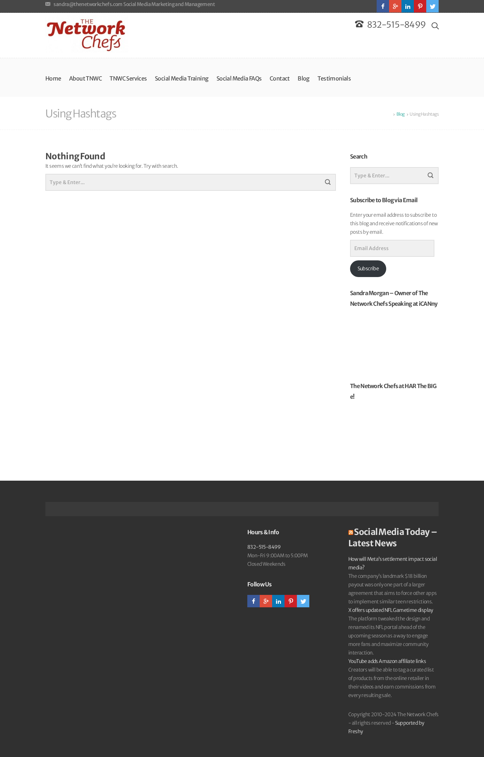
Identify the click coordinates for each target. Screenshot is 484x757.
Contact (280, 78)
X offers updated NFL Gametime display (390, 610)
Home (53, 78)
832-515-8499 (264, 547)
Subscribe (368, 268)
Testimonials (334, 78)
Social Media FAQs (239, 78)
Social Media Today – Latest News (392, 537)
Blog (304, 78)
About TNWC (85, 78)
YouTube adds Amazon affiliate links (387, 661)
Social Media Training (181, 78)
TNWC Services (128, 78)
